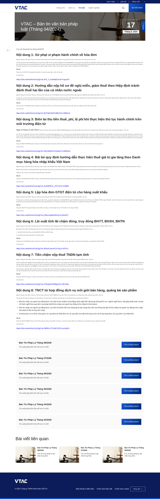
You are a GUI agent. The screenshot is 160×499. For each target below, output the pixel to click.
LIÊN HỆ (123, 2)
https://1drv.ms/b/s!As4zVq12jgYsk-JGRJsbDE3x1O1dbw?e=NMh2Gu (43, 151)
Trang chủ (60, 8)
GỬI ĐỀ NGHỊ (136, 8)
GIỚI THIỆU (111, 2)
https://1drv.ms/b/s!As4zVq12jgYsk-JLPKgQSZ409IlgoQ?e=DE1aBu (42, 284)
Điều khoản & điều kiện (85, 489)
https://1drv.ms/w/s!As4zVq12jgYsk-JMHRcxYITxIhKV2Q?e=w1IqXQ (42, 328)
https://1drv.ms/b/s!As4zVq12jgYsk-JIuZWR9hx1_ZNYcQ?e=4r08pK (42, 186)
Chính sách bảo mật (104, 489)
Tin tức (81, 8)
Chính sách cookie (122, 489)
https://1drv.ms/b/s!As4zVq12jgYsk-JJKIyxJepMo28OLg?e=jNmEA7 (42, 215)
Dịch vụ (71, 8)
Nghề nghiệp (94, 8)
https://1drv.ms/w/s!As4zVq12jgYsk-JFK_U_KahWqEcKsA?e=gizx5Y (43, 79)
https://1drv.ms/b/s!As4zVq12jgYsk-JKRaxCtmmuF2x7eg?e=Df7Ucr (42, 248)
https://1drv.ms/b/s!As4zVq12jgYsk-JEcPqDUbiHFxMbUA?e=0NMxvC (43, 113)
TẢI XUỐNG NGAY (131, 345)
